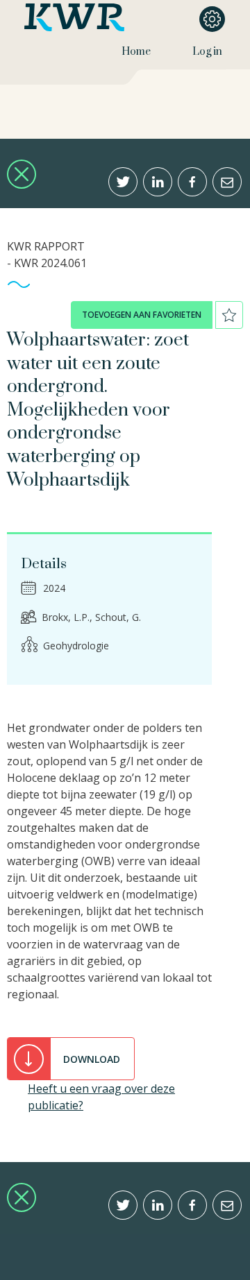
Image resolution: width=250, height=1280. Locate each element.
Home (136, 51)
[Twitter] (123, 181)
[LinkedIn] (157, 181)
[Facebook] (192, 181)
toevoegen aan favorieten (141, 315)
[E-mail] (227, 181)
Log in (207, 51)
